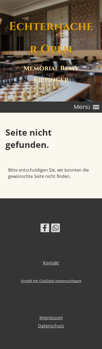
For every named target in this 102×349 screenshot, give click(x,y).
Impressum (51, 318)
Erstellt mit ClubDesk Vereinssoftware (51, 280)
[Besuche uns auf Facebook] (45, 229)
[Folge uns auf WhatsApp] (55, 229)
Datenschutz (51, 326)
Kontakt (51, 263)
